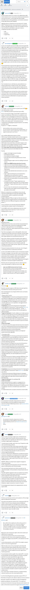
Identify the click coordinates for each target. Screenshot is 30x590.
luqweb (6, 434)
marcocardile (7, 13)
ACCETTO (26, 587)
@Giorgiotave (4, 416)
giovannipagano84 (8, 43)
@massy (3, 520)
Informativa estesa (24, 584)
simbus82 (7, 106)
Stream (1, 5)
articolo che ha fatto (20, 421)
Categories (10, 5)
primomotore (7, 517)
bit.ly (2, 111)
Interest (5, 5)
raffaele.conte (8, 283)
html (24, 307)
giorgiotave (7, 398)
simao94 (6, 495)
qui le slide (7, 405)
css (27, 307)
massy (6, 220)
